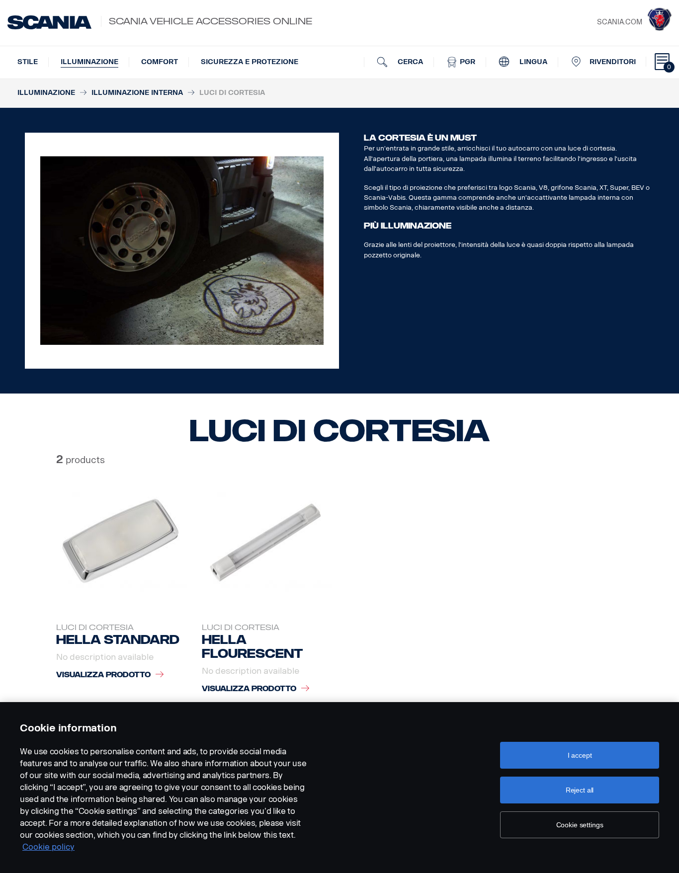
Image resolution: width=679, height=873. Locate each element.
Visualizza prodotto (103, 675)
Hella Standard (117, 640)
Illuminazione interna (137, 92)
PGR (466, 62)
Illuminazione (89, 62)
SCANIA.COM (619, 22)
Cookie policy (48, 847)
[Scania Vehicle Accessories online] (49, 22)
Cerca (409, 62)
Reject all (580, 790)
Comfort (159, 62)
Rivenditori (613, 62)
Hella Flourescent (252, 647)
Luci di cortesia (95, 627)
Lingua (532, 62)
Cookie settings (579, 825)
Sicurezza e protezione (249, 62)
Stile (27, 62)
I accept (580, 755)
